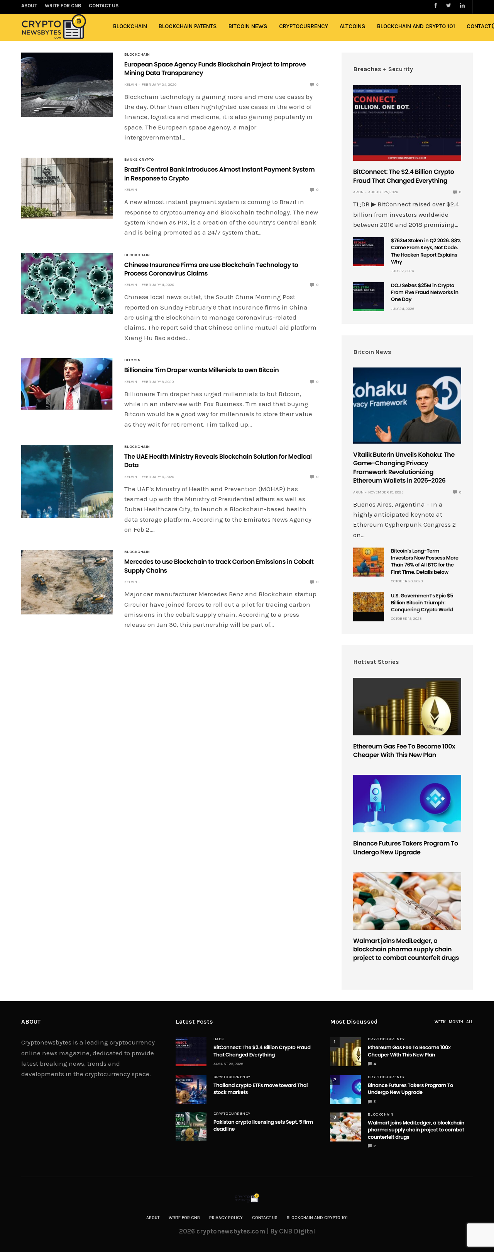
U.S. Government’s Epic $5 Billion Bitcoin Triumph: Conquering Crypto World (422, 602)
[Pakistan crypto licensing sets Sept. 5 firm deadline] (191, 1126)
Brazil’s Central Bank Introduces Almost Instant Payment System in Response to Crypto (219, 173)
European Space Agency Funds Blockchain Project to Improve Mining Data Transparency (215, 68)
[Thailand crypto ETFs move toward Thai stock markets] (191, 1089)
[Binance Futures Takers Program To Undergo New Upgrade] (407, 803)
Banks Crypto (139, 160)
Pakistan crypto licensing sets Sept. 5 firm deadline (263, 1125)
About (152, 1217)
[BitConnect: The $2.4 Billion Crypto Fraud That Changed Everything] (407, 123)
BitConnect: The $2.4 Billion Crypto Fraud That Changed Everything (403, 176)
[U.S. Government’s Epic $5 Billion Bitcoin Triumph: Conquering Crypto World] (368, 602)
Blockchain (130, 26)
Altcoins (352, 26)
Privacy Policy (226, 1217)
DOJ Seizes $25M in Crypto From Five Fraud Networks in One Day (424, 292)
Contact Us (264, 1217)
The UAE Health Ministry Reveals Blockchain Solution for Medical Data (218, 461)
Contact (479, 26)
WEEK (440, 1021)
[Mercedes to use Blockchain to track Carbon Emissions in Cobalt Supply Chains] (67, 582)
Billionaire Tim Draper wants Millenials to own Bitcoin (201, 370)
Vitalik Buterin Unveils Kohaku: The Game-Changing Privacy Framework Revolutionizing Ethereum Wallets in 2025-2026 (404, 467)
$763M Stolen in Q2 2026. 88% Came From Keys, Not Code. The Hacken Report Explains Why (426, 251)
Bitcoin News (247, 26)
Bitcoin (132, 360)
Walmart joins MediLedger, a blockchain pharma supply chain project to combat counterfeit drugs (406, 949)
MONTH (456, 1021)
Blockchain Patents (188, 26)
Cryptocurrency (303, 26)
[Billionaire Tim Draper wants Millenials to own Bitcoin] (67, 383)
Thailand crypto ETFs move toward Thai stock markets (260, 1089)
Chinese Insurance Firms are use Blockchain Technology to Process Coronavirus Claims (211, 269)
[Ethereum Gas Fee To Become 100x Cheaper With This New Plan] (407, 706)
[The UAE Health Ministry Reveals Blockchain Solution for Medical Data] (67, 481)
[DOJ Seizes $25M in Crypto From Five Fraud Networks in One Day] (368, 296)
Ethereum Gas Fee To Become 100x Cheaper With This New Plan (404, 750)
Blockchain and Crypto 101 (416, 26)
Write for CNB (184, 1217)
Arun (358, 192)
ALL (469, 1021)
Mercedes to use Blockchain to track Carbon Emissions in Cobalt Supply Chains (219, 566)
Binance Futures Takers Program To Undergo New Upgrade (405, 847)
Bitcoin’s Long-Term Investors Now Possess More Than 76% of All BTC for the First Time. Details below (424, 561)
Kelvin (130, 84)
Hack (218, 1039)
